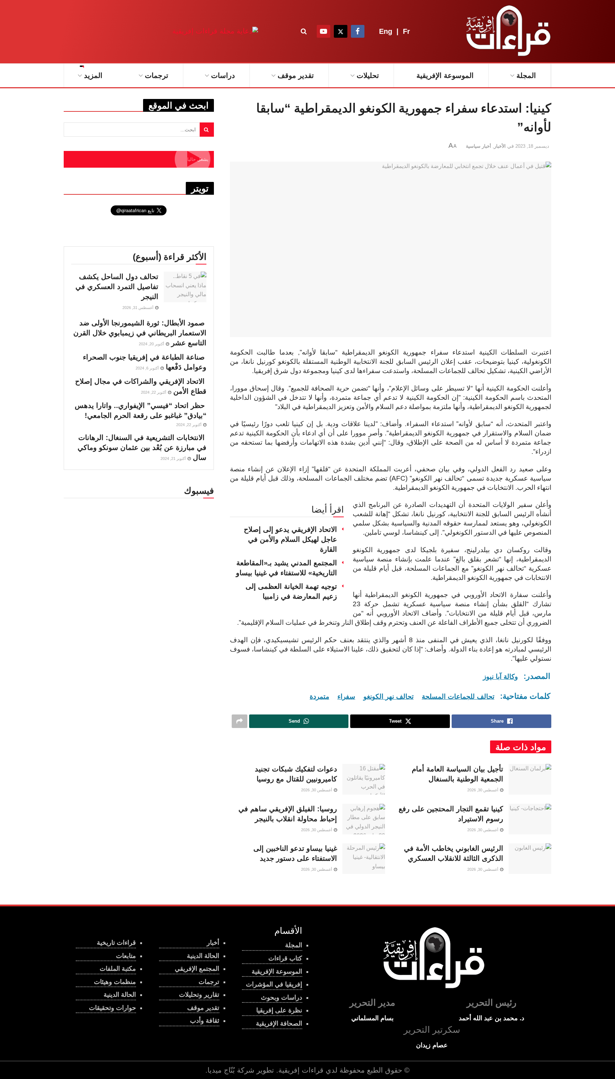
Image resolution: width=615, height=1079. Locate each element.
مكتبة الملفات (118, 968)
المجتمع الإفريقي (197, 968)
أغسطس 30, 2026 (483, 790)
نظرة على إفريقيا (279, 1010)
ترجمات (156, 75)
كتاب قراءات (285, 958)
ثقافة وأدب (204, 1020)
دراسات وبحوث (281, 997)
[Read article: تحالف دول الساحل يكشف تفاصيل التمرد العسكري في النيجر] (185, 287)
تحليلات (368, 75)
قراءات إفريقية (301, 1070)
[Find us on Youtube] (323, 31)
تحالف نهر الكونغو (388, 696)
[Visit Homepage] (506, 31)
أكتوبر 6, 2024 (148, 368)
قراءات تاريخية (116, 942)
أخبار (213, 942)
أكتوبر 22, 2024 (154, 392)
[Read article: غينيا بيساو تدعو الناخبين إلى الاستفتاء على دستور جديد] (363, 858)
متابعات (126, 955)
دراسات (223, 75)
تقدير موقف (296, 75)
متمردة (319, 696)
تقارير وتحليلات (199, 994)
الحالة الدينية (120, 994)
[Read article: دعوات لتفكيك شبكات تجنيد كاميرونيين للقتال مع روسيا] (363, 779)
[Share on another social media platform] (239, 721)
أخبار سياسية (478, 146)
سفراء (346, 696)
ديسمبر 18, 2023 (532, 146)
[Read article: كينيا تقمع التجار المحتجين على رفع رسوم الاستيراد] (530, 819)
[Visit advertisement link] (215, 31)
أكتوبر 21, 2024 (174, 458)
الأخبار (500, 146)
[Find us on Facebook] (357, 31)
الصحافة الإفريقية (279, 1023)
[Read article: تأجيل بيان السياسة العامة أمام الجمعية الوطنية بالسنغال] (530, 779)
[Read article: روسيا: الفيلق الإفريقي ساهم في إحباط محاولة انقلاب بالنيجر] (363, 819)
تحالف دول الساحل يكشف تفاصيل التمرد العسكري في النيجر (116, 286)
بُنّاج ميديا (221, 1070)
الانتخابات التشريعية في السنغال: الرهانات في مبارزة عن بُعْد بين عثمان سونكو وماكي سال (142, 447)
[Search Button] (304, 31)
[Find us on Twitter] (340, 31)
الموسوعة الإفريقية (445, 75)
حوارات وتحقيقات (112, 1007)
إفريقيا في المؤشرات (274, 984)
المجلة (526, 75)
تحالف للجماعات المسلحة (458, 696)
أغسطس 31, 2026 (138, 307)
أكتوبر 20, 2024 (152, 344)
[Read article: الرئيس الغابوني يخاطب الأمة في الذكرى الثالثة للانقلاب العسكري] (530, 858)
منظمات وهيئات (115, 981)
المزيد (93, 75)
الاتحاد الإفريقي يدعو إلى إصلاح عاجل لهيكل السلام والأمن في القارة (290, 539)
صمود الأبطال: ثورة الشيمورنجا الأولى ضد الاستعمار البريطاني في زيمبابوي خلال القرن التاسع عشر (139, 333)
